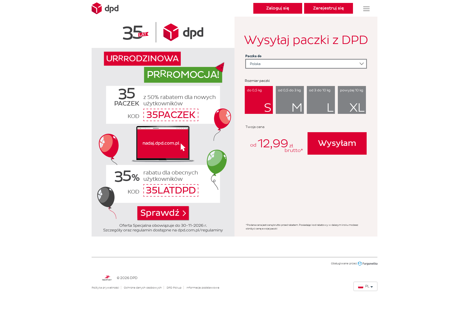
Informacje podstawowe (202, 287)
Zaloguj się (277, 8)
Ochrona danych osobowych (143, 287)
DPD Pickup (174, 287)
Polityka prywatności (105, 287)
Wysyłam (337, 143)
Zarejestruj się (328, 8)
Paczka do (253, 55)
